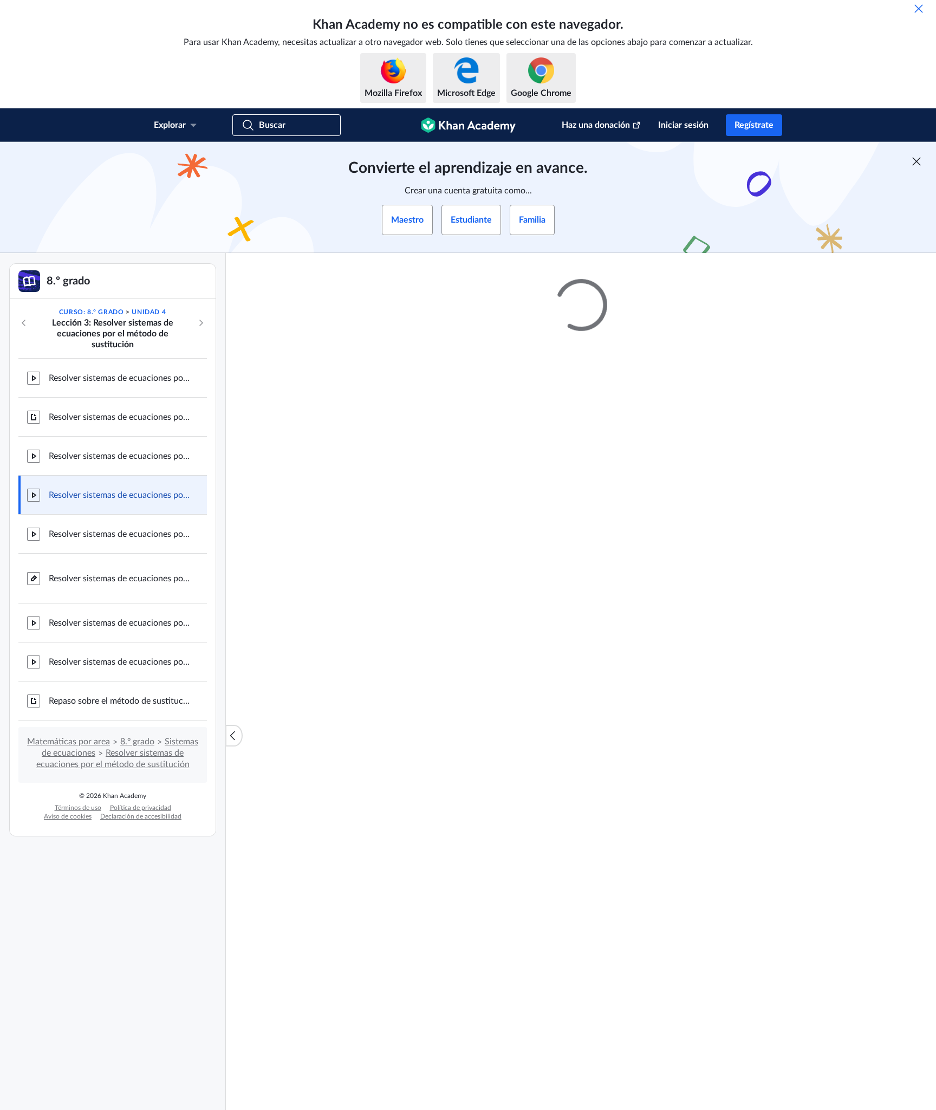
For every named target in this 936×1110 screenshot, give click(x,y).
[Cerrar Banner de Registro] (916, 161)
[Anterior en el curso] (23, 322)
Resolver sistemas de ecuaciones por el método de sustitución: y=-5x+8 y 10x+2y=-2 (119, 623)
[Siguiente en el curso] (200, 322)
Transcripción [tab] (473, 736)
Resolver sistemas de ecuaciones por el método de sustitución (119, 417)
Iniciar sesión (683, 125)
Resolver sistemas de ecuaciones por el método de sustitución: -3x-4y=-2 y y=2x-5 (119, 495)
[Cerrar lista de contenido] (234, 736)
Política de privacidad (140, 807)
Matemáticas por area (68, 741)
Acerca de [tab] (416, 736)
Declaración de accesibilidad (140, 816)
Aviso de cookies (68, 816)
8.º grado (137, 741)
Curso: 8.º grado (91, 312)
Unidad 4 (149, 312)
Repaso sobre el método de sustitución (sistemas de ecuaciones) (119, 701)
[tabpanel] (581, 765)
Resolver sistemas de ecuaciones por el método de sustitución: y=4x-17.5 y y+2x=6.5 (119, 456)
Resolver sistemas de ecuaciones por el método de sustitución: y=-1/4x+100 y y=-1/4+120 (119, 662)
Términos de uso (78, 807)
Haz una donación (596, 125)
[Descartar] (918, 8)
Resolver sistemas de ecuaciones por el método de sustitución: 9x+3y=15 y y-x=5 (119, 534)
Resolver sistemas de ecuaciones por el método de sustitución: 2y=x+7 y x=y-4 (119, 378)
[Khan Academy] (468, 125)
